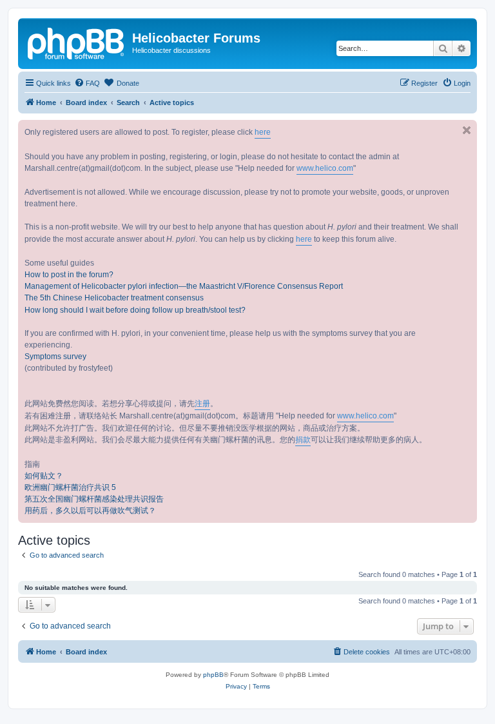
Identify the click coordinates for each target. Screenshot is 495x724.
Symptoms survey (55, 356)
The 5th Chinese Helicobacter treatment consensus (114, 297)
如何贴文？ (43, 475)
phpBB (213, 674)
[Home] (76, 42)
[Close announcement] (467, 130)
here (263, 132)
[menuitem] (87, 83)
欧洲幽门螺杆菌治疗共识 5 (70, 487)
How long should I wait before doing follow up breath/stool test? (135, 310)
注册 (202, 403)
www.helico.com (324, 168)
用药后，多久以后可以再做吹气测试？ (90, 510)
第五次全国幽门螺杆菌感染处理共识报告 (94, 499)
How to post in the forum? (68, 274)
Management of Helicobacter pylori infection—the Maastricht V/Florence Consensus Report (183, 286)
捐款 (303, 439)
